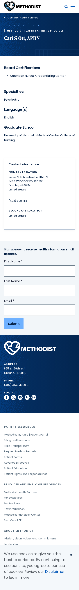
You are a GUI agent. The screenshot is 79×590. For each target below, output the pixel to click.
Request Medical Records (20, 451)
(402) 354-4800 (15, 385)
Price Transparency (16, 446)
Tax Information (14, 509)
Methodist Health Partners (23, 17)
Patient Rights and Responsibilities (25, 474)
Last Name (20, 281)
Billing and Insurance (17, 440)
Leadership (11, 544)
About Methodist (18, 531)
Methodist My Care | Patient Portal (26, 434)
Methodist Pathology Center (22, 515)
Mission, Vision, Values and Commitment (30, 538)
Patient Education (15, 468)
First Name (20, 261)
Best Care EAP (13, 520)
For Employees (13, 498)
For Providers (12, 503)
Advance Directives (16, 463)
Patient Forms (13, 457)
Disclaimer (55, 571)
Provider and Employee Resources (32, 484)
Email (16, 301)
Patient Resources (19, 427)
